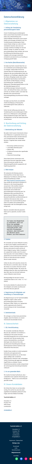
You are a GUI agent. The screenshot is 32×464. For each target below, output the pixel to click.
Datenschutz (19, 440)
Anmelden (16, 455)
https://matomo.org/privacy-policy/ (16, 180)
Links (16, 448)
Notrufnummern (16, 450)
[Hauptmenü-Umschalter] (28, 5)
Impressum (12, 440)
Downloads (16, 446)
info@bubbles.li (8, 410)
